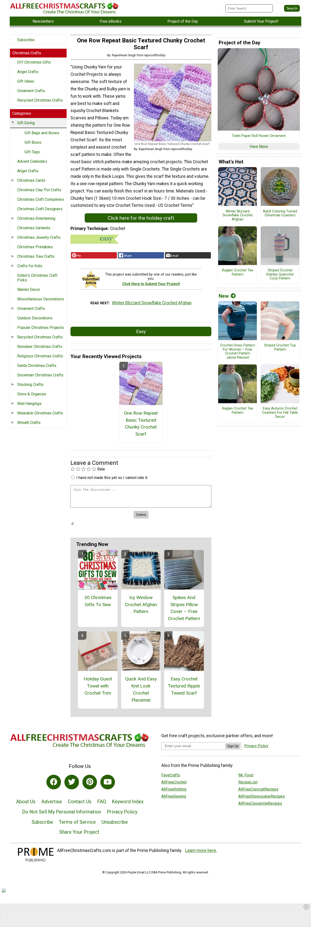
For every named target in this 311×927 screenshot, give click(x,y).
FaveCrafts (170, 775)
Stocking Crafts (30, 384)
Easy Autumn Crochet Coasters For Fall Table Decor (280, 413)
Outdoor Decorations (34, 318)
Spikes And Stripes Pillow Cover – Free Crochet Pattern (184, 608)
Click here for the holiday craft (141, 218)
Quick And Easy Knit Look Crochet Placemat (141, 689)
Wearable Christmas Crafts (40, 413)
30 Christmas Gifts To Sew (98, 601)
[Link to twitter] (71, 782)
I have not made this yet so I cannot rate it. (112, 477)
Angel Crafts (27, 71)
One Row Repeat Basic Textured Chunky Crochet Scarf (141, 423)
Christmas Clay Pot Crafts (39, 190)
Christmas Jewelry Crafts (38, 237)
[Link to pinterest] (89, 782)
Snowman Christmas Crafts (40, 375)
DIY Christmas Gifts (34, 62)
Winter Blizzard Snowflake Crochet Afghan (151, 302)
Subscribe (26, 40)
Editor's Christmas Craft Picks (37, 277)
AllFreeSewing (173, 796)
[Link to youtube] (107, 782)
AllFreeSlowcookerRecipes (261, 796)
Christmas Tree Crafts (35, 256)
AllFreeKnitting (173, 789)
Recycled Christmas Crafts (40, 100)
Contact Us (79, 801)
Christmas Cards (31, 180)
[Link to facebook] (53, 782)
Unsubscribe (115, 822)
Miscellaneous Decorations (40, 299)
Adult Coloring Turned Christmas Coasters (280, 214)
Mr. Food (245, 775)
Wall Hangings (29, 403)
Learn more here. (201, 850)
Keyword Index (128, 801)
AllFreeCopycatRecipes (258, 789)
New (224, 296)
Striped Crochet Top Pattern (280, 348)
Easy (141, 331)
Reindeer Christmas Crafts (39, 346)
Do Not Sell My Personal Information (61, 812)
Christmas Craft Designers (39, 209)
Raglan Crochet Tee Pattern (237, 272)
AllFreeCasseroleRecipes (260, 803)
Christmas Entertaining (36, 218)
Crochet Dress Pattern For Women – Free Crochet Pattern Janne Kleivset (237, 352)
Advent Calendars (32, 161)
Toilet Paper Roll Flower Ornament (259, 136)
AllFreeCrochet (174, 782)
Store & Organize (31, 394)
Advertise (51, 801)
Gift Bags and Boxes (42, 133)
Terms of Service (77, 822)
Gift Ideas (25, 81)
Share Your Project (79, 832)
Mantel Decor (28, 289)
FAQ (101, 801)
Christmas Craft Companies (40, 199)
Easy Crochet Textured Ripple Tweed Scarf (184, 686)
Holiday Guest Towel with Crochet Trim (98, 686)
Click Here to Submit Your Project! (151, 284)
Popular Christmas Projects (40, 327)
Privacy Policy (122, 812)
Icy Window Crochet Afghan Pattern (141, 604)
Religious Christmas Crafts (40, 356)
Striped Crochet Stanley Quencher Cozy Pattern (280, 274)
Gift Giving (26, 123)
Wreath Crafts (29, 422)
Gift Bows (33, 142)
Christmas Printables (35, 247)
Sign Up (232, 746)
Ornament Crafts (31, 90)
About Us (25, 801)
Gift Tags (32, 152)
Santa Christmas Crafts (36, 365)
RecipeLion (248, 782)
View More (259, 146)
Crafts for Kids (29, 266)
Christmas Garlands (33, 228)
